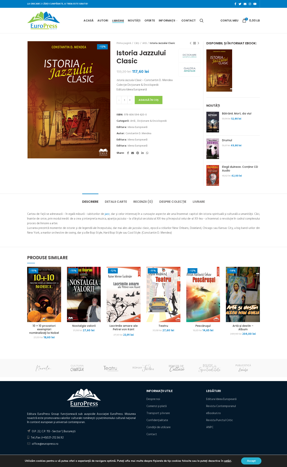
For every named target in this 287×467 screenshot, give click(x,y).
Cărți (136, 43)
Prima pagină (124, 43)
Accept (251, 461)
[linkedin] (142, 152)
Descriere (90, 201)
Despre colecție (172, 201)
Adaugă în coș (149, 100)
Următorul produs (198, 43)
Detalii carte (116, 201)
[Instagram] (250, 3)
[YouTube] (255, 3)
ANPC (209, 427)
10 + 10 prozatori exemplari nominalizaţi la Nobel (44, 329)
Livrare (199, 201)
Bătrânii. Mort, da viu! (236, 113)
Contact (151, 434)
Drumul (227, 140)
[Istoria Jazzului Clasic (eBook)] (219, 70)
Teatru (163, 326)
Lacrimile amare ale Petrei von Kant (124, 327)
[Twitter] (239, 3)
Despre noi (153, 399)
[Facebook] (235, 3)
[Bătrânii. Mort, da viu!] (212, 122)
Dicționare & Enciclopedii (152, 121)
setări (227, 461)
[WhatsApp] (147, 152)
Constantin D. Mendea (138, 133)
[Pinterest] (137, 152)
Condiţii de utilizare (158, 427)
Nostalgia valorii (83, 326)
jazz (107, 214)
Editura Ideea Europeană (221, 399)
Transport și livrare (158, 413)
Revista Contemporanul (221, 406)
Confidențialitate (157, 420)
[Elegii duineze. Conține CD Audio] (212, 175)
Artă (144, 43)
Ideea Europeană (137, 127)
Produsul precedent (191, 43)
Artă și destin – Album (243, 327)
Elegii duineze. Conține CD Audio (240, 168)
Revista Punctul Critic (219, 420)
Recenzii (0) (143, 201)
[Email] (245, 3)
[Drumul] (212, 148)
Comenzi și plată (156, 406)
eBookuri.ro (213, 413)
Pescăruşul (203, 326)
